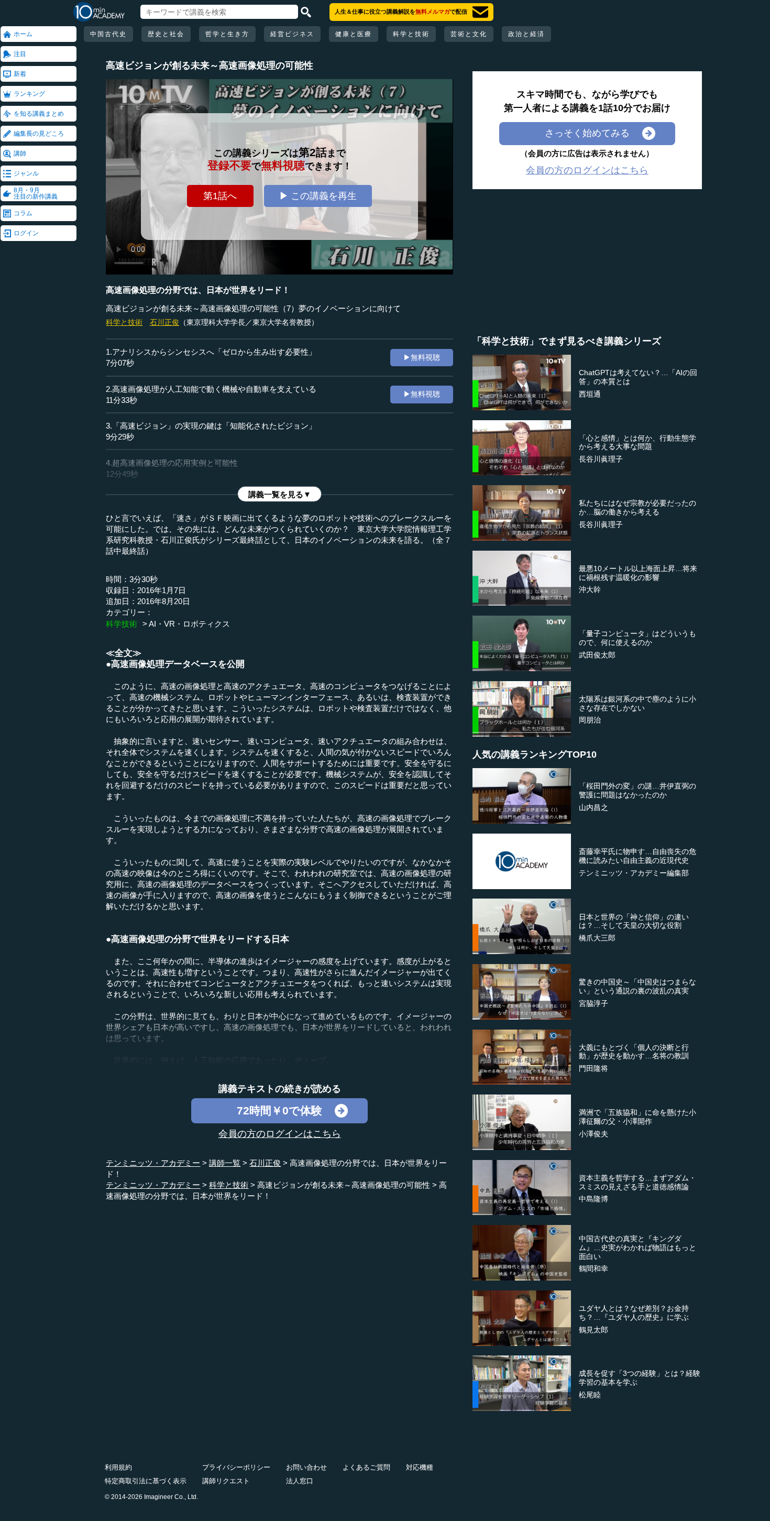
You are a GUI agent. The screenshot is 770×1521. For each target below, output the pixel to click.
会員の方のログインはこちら (279, 1134)
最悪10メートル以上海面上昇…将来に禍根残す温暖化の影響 (638, 573)
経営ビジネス (292, 34)
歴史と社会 (166, 34)
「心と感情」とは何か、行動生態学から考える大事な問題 (637, 442)
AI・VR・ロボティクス (189, 623)
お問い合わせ (306, 1467)
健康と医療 (353, 34)
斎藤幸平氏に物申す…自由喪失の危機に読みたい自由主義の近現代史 (637, 856)
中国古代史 (108, 34)
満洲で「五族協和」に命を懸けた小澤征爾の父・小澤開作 (637, 1116)
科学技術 (121, 623)
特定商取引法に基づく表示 (145, 1481)
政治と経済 (526, 34)
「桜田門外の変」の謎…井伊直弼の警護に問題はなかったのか (637, 790)
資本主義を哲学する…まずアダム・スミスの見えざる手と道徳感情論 (637, 1182)
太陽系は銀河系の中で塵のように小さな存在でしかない (637, 703)
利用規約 (118, 1467)
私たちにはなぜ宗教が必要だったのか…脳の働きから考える (637, 507)
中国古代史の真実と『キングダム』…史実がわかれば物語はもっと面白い (637, 1247)
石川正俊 (164, 322)
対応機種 (419, 1467)
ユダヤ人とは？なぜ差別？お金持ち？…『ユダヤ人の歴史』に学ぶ (634, 1312)
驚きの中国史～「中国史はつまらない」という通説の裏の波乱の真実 (637, 986)
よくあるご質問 (366, 1467)
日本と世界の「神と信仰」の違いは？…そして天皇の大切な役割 (634, 921)
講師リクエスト (226, 1481)
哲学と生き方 (227, 34)
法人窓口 (299, 1481)
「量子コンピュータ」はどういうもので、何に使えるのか (637, 638)
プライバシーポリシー (236, 1467)
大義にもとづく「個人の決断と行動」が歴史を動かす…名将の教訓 (634, 1051)
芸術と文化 (468, 34)
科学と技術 (411, 34)
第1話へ (220, 196)
